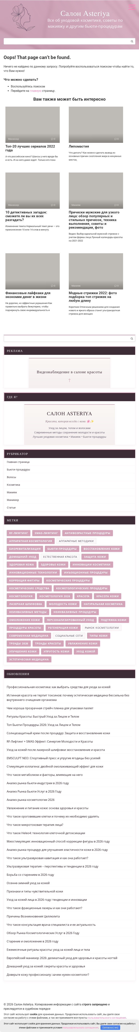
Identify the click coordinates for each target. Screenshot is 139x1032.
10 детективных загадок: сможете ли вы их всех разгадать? (26, 216)
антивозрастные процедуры (87, 533)
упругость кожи (57, 651)
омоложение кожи (24, 620)
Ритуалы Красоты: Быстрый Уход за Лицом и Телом (43, 716)
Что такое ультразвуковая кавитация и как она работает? (47, 858)
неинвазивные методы (28, 612)
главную (35, 91)
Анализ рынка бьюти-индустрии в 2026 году (38, 783)
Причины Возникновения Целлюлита (33, 916)
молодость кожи (63, 604)
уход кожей (85, 651)
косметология (21, 596)
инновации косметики (92, 564)
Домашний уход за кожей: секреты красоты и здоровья (46, 966)
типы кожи (99, 635)
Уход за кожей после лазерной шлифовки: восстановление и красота (56, 750)
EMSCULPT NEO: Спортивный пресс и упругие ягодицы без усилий (53, 758)
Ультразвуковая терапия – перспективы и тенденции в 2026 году (52, 866)
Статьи (11, 507)
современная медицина (29, 635)
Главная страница (18, 462)
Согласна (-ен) (110, 1027)
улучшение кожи (23, 651)
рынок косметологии (102, 627)
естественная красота (60, 556)
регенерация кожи (63, 627)
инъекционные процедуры (86, 572)
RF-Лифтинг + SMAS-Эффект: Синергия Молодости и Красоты (50, 741)
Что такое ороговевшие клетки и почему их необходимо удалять (53, 816)
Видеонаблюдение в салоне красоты (69, 371)
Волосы (11, 477)
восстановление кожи (102, 548)
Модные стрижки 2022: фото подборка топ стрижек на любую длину (93, 297)
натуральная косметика (103, 604)
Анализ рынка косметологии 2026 (30, 800)
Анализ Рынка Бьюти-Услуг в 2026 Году (34, 791)
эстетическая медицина (29, 659)
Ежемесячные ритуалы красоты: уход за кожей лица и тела (48, 950)
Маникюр (13, 500)
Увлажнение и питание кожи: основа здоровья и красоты (47, 808)
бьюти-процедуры (62, 548)
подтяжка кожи (114, 620)
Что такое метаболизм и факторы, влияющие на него (45, 775)
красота (83, 596)
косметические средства (29, 588)
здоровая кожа (21, 564)
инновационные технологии (33, 572)
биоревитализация (25, 548)
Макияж (12, 492)
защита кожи (95, 556)
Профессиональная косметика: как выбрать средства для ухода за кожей (58, 687)
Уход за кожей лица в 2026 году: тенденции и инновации (47, 900)
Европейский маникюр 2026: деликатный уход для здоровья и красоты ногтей (62, 958)
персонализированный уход (70, 620)
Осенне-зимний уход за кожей (28, 883)
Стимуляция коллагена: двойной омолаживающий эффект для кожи (55, 766)
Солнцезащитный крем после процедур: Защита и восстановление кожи (58, 733)
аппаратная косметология (30, 541)
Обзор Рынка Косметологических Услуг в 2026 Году (43, 933)
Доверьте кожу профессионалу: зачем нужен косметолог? (48, 975)
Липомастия (79, 146)
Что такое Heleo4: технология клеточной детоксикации (46, 833)
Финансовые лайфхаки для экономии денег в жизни (27, 295)
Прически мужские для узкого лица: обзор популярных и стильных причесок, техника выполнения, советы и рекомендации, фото (94, 220)
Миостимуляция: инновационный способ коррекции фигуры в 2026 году (58, 841)
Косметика (13, 484)
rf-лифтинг (18, 533)
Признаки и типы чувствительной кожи (35, 891)
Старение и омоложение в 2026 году (32, 941)
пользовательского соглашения (107, 1017)
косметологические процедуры (82, 588)
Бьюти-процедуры (18, 469)
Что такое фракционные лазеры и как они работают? (44, 908)
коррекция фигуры (24, 580)
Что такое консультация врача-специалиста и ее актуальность (51, 925)
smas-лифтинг (46, 533)
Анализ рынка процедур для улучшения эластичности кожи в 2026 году (57, 850)
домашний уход (22, 556)
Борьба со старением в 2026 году (30, 875)
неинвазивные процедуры (75, 612)
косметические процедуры (68, 580)
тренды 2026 (18, 643)
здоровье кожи (53, 564)
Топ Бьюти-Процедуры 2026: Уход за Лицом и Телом (43, 725)
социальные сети (69, 635)
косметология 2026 (54, 596)
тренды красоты (48, 643)
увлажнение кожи (83, 643)
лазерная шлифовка (25, 604)
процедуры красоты (25, 627)
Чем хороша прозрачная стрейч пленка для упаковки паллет (50, 708)
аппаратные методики (76, 541)
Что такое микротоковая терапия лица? (35, 825)
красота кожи (107, 596)
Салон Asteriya (85, 13)
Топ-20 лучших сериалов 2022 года (30, 148)
